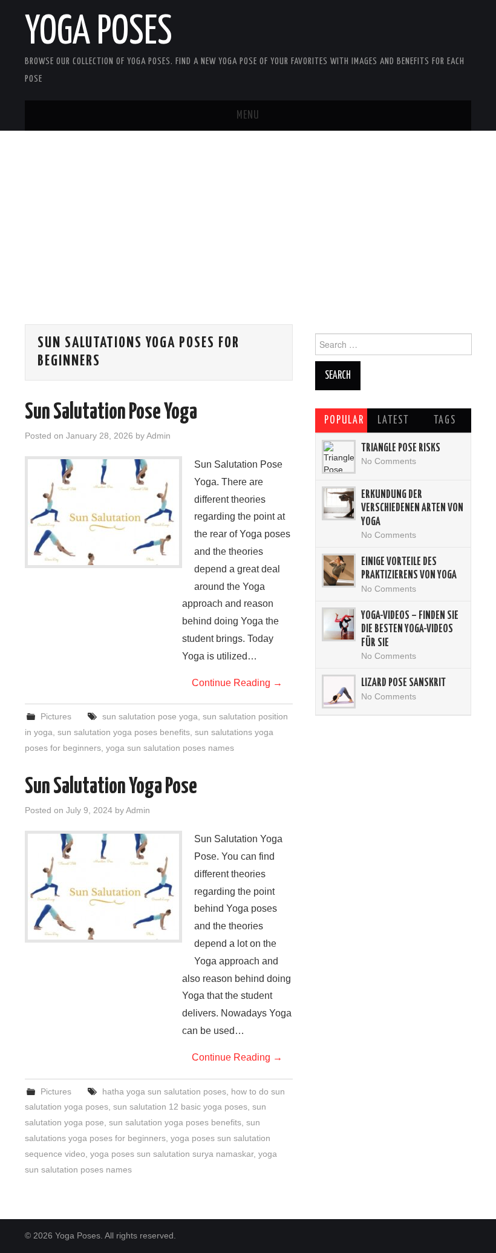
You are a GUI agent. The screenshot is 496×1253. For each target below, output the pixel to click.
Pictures (56, 716)
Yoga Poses (98, 32)
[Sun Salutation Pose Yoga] (103, 512)
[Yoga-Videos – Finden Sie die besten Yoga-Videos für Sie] (339, 624)
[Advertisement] (248, 239)
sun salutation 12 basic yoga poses (180, 1106)
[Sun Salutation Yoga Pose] (103, 887)
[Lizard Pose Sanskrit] (339, 691)
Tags (445, 420)
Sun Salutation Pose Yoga (111, 413)
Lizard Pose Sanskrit (403, 683)
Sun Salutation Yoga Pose (111, 787)
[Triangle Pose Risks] (339, 457)
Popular (344, 420)
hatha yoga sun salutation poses (164, 1091)
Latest (393, 420)
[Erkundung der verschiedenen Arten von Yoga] (339, 503)
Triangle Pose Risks (400, 448)
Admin (158, 435)
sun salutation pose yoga (150, 716)
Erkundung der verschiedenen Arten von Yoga (412, 508)
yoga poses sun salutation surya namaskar (171, 1154)
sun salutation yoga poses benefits (123, 732)
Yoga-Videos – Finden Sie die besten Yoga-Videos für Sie (409, 629)
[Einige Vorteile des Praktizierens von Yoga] (339, 570)
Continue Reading (237, 683)
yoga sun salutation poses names (170, 748)
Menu (248, 115)
